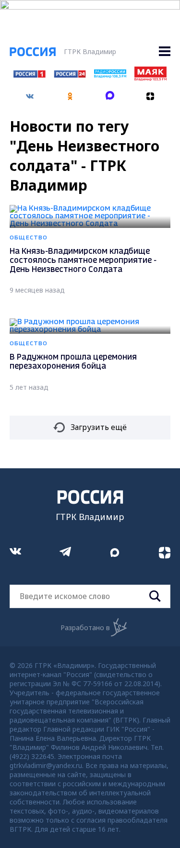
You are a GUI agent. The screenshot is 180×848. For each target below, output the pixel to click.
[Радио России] (110, 75)
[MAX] (110, 93)
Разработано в (85, 627)
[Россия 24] (70, 74)
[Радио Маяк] (150, 78)
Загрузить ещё (99, 427)
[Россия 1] (29, 74)
